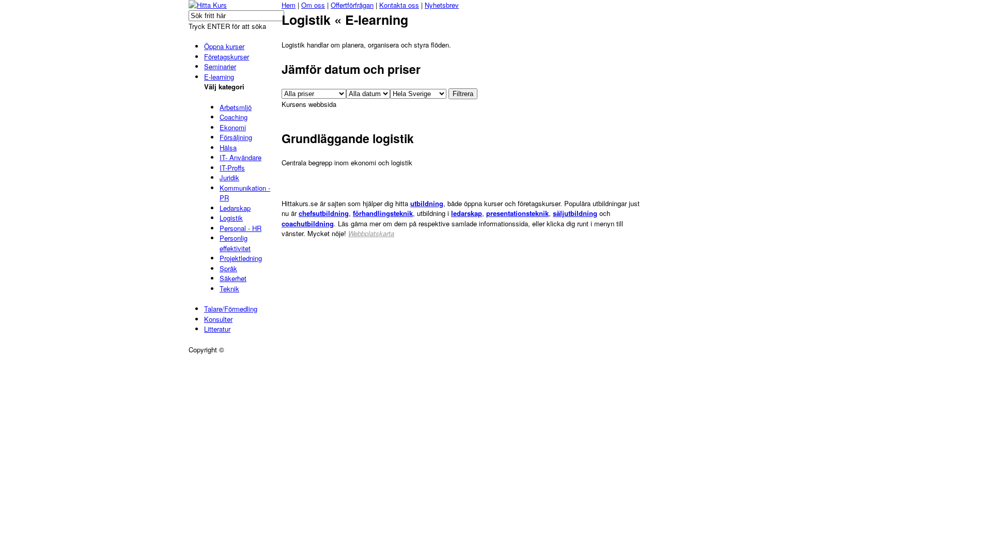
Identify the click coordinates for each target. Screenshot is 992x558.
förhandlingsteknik (383, 213)
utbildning (426, 203)
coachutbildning (308, 223)
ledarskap (466, 213)
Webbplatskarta (371, 233)
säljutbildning (575, 213)
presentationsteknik (517, 213)
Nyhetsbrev (442, 5)
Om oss (313, 5)
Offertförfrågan (352, 5)
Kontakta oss (399, 5)
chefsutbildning (324, 213)
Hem (289, 5)
